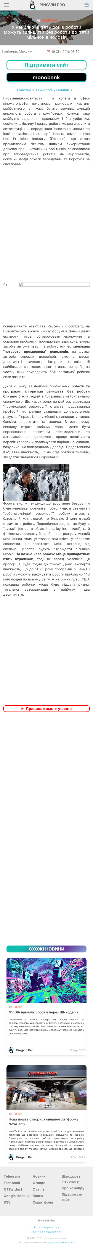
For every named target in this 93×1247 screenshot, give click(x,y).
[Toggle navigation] (6, 6)
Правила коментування (49, 708)
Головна (24, 90)
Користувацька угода (46, 1227)
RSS (7, 1202)
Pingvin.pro (51, 5)
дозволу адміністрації (62, 1242)
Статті (38, 1189)
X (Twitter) (13, 1189)
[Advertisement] (46, 231)
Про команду (73, 1188)
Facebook (12, 1183)
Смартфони (43, 1202)
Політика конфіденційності (46, 1231)
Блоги (38, 1196)
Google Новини (17, 1196)
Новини (39, 1176)
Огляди (39, 1183)
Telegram (12, 1176)
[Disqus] (46, 772)
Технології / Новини (52, 90)
